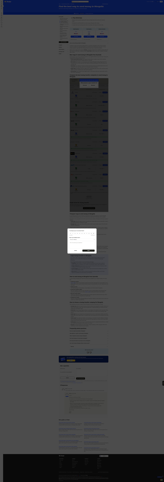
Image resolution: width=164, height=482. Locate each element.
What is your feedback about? (74, 237)
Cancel (75, 250)
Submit (88, 250)
